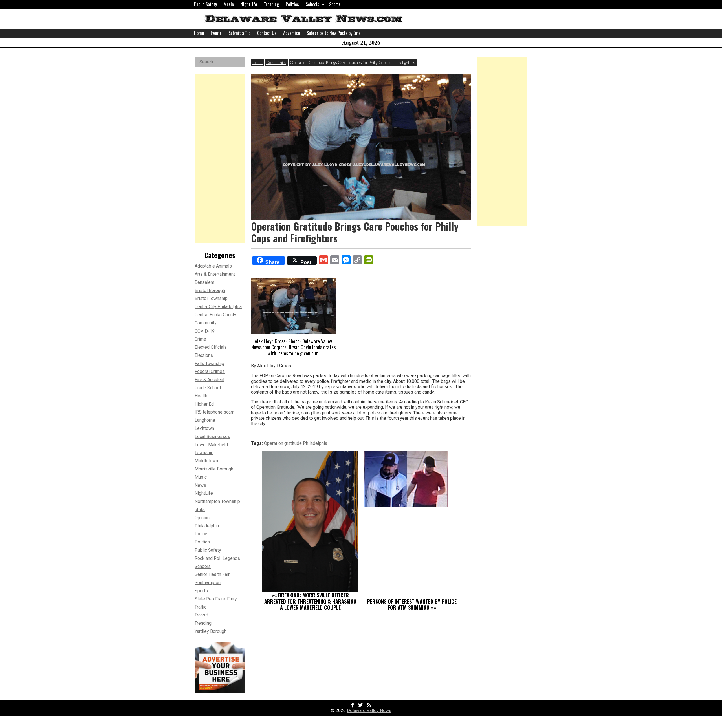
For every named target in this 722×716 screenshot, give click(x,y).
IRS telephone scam (214, 412)
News (200, 485)
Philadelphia (207, 526)
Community (276, 62)
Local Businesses (212, 436)
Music (229, 4)
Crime (200, 339)
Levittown (204, 428)
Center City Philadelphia (218, 306)
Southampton (208, 582)
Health (201, 396)
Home (199, 33)
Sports (335, 4)
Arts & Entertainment (215, 274)
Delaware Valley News (369, 710)
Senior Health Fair (212, 574)
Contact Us (266, 33)
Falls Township (209, 363)
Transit (201, 615)
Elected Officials (211, 347)
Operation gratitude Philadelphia (295, 443)
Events (216, 33)
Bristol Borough (210, 290)
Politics (292, 4)
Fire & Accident (209, 379)
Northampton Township (217, 501)
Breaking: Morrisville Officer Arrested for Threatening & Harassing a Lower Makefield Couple (310, 601)
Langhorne (205, 420)
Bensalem (204, 282)
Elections (204, 355)
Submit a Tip (239, 33)
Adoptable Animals (213, 266)
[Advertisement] (220, 158)
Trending (271, 4)
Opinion (202, 517)
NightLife (249, 4)
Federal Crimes (210, 371)
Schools (312, 4)
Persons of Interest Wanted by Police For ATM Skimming (412, 604)
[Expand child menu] (323, 4)
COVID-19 (205, 331)
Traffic (200, 607)
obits (200, 509)
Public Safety (205, 4)
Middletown (206, 460)
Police (201, 533)
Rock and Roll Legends (217, 558)
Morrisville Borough (214, 469)
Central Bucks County (215, 314)
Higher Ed (204, 404)
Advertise (291, 33)
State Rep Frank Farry (216, 599)
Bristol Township (211, 298)
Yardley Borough (210, 631)
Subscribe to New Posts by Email (335, 33)
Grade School (208, 387)
